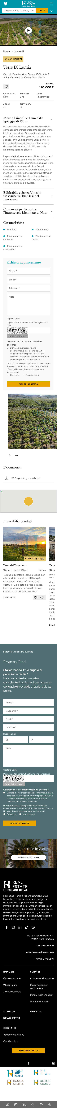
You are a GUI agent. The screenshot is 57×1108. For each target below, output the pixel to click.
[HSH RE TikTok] (26, 927)
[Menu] (51, 4)
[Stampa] (41, 1104)
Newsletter (11, 1018)
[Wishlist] (5, 4)
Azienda (35, 1011)
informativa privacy (21, 363)
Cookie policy (10, 1041)
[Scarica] (49, 1104)
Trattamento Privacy (13, 1034)
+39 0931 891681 (45, 945)
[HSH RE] (28, 4)
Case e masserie (12, 978)
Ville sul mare (10, 984)
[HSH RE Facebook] (6, 927)
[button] (28, 501)
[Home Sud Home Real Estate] (42, 1072)
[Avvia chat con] (33, 927)
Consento (14, 375)
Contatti (9, 1027)
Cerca (42, 10)
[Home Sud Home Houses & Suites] (15, 1082)
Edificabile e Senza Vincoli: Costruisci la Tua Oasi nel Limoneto (22, 196)
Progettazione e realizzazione (38, 986)
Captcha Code (13, 318)
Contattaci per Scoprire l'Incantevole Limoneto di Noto (25, 211)
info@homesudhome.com (40, 952)
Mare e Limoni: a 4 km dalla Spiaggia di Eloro (23, 120)
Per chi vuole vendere (41, 994)
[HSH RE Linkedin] (20, 927)
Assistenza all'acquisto (42, 978)
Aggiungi (6, 86)
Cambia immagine (17, 335)
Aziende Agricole (12, 991)
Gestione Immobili (40, 1001)
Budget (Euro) (9, 734)
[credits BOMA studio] (53, 1063)
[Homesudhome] (28, 886)
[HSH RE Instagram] (13, 927)
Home (6, 51)
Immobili (19, 51)
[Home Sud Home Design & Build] (42, 1082)
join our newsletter (28, 857)
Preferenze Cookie (28, 1051)
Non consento (32, 375)
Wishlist (9, 1011)
